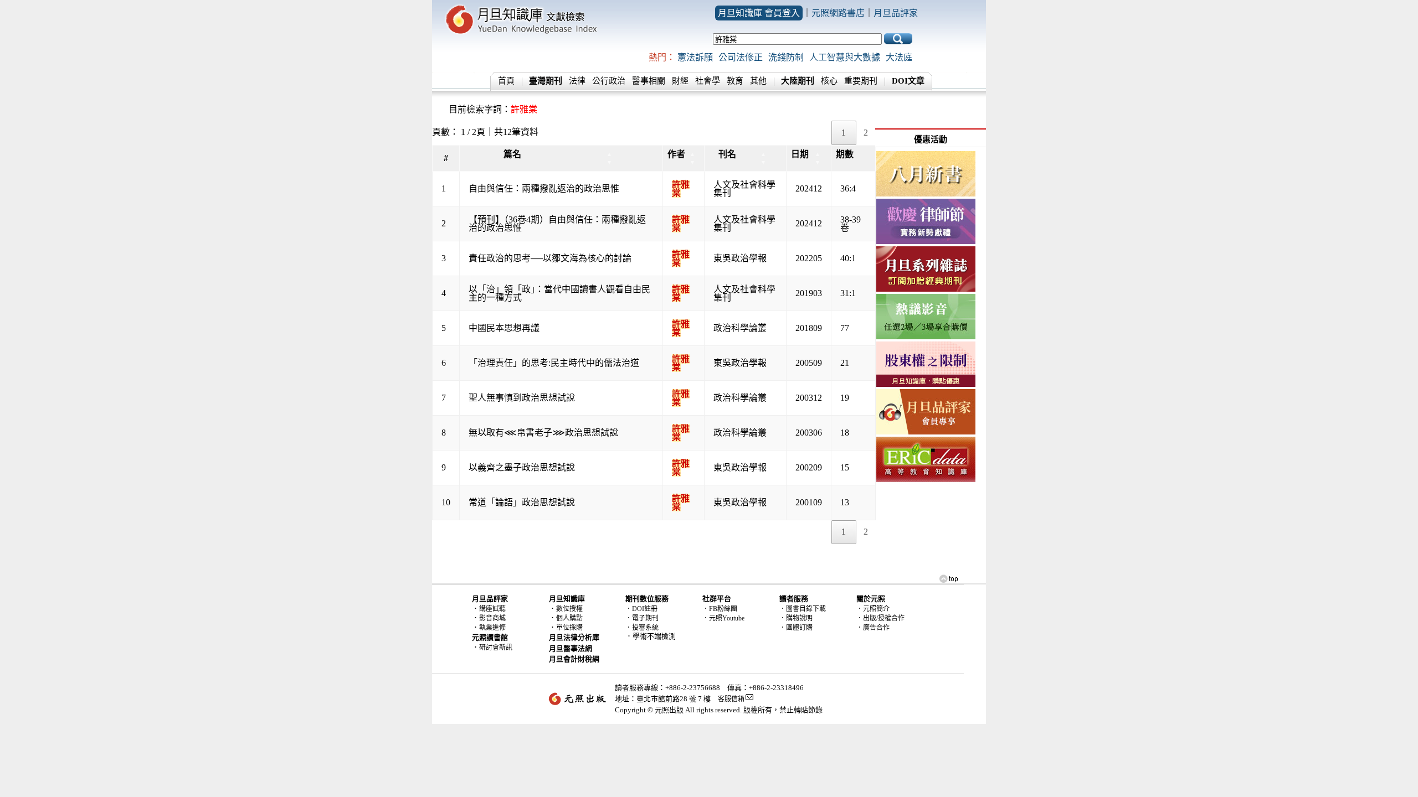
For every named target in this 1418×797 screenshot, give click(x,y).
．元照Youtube (723, 618)
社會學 (707, 80)
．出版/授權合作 (880, 618)
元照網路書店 (838, 13)
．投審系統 (642, 628)
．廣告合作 (873, 628)
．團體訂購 (796, 628)
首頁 (506, 80)
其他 (758, 80)
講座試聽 (492, 609)
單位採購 (569, 628)
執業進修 (492, 628)
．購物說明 (796, 618)
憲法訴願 (695, 57)
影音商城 (492, 618)
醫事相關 (648, 80)
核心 (829, 80)
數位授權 (569, 609)
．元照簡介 (873, 609)
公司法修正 (740, 57)
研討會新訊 (495, 647)
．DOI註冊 (641, 609)
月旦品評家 (896, 13)
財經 (680, 80)
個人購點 (569, 618)
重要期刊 (860, 80)
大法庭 (899, 57)
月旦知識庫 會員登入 (759, 13)
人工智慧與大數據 (844, 57)
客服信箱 (731, 699)
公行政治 (608, 80)
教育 (735, 80)
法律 (577, 80)
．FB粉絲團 (719, 609)
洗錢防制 (786, 57)
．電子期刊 (642, 618)
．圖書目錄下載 (802, 609)
